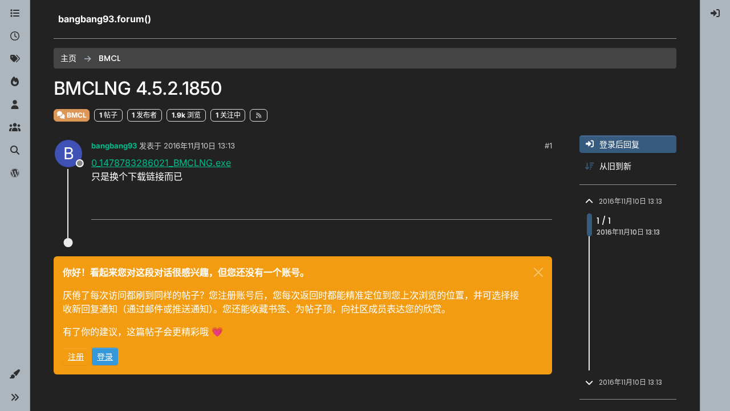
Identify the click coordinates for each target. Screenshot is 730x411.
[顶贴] (479, 206)
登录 (105, 356)
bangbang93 (114, 145)
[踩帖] (519, 206)
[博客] (15, 173)
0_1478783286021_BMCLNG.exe (161, 162)
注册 (76, 356)
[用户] (15, 105)
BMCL (76, 115)
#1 (548, 145)
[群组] (15, 128)
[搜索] (15, 151)
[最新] (15, 36)
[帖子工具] (542, 206)
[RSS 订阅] (258, 115)
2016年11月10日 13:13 (199, 145)
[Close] (538, 272)
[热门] (15, 82)
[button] (15, 374)
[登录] (715, 14)
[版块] (15, 14)
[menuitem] (715, 14)
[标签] (15, 59)
